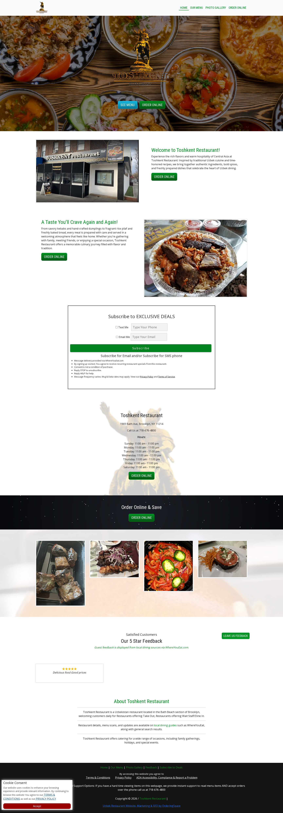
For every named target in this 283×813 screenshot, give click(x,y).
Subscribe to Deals (171, 767)
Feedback (151, 767)
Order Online (237, 8)
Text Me (124, 327)
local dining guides (165, 725)
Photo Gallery (216, 8)
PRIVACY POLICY (45, 799)
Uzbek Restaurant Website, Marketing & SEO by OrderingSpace (141, 806)
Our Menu (196, 8)
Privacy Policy (146, 376)
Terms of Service (166, 376)
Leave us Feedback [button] (236, 636)
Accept (37, 806)
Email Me (124, 337)
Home (184, 8)
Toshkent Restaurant (152, 798)
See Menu (128, 105)
